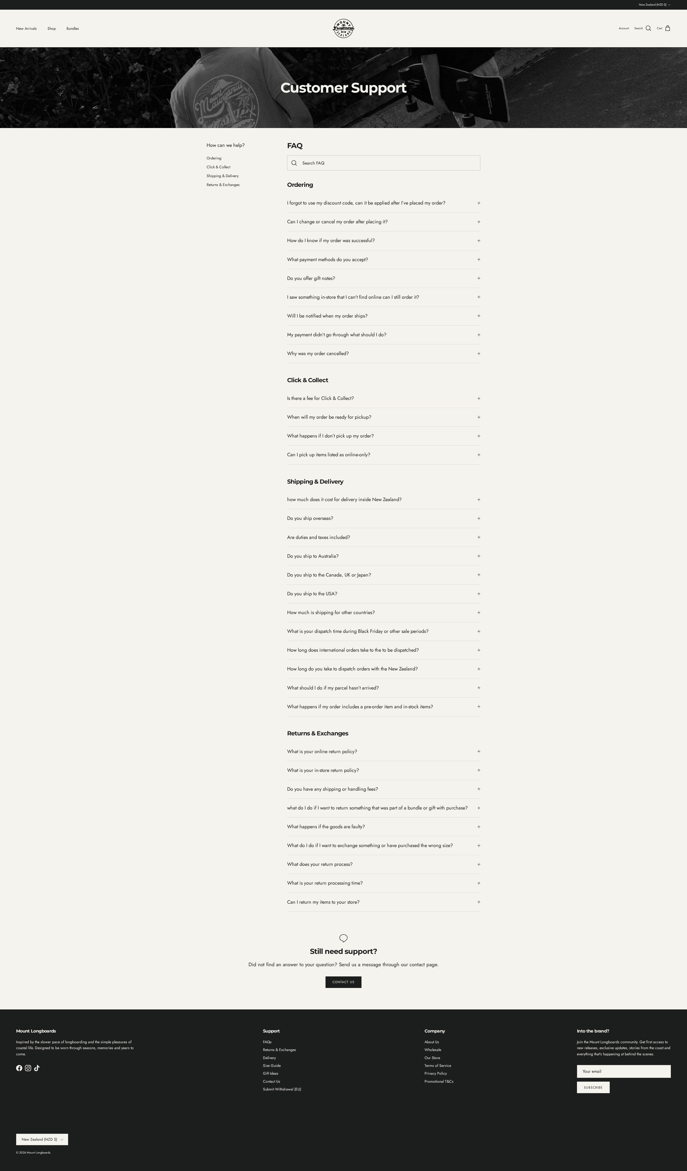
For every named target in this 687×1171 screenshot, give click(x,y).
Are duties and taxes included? (318, 537)
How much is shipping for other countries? (331, 612)
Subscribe (593, 1087)
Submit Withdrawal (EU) (282, 1089)
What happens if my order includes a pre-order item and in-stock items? (360, 706)
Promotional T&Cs (439, 1081)
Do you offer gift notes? (311, 278)
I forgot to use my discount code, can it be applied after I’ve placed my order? (366, 202)
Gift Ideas (270, 1073)
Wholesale (433, 1049)
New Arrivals (26, 28)
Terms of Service (438, 1065)
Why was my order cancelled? (318, 353)
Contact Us (271, 1081)
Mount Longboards (38, 1152)
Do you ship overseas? (310, 518)
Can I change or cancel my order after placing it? (337, 221)
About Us (432, 1042)
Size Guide (272, 1065)
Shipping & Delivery (223, 175)
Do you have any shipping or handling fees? (332, 789)
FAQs (267, 1042)
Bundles (73, 28)
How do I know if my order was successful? (331, 240)
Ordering (214, 158)
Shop (51, 28)
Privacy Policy (436, 1073)
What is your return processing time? (325, 883)
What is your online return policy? (322, 751)
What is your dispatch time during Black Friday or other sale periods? (358, 631)
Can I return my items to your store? (323, 902)
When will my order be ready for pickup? (329, 417)
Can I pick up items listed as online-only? (328, 454)
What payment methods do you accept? (327, 259)
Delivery (269, 1057)
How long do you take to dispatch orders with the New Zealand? (352, 668)
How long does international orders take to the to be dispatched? (353, 650)
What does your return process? (320, 864)
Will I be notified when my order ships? (327, 315)
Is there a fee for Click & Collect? (320, 398)
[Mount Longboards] (343, 28)
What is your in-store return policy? (323, 770)
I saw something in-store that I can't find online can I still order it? (353, 297)
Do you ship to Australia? (313, 556)
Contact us (343, 982)
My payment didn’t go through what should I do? (336, 334)
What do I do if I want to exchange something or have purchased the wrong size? (370, 845)
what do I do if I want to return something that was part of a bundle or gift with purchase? (377, 807)
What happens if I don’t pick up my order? (330, 435)
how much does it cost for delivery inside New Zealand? (344, 499)
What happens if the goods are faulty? (326, 826)
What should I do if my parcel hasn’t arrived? (333, 687)
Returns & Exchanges (223, 184)
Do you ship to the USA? (312, 593)
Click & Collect (218, 167)
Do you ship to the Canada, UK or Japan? (329, 574)
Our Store (432, 1057)
